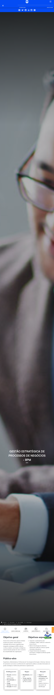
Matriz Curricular (15, 631)
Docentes (25, 631)
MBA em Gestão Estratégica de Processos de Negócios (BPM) (18, 624)
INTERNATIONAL (22, 7)
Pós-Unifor (12, 622)
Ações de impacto (36, 631)
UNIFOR (4, 622)
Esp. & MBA (20, 622)
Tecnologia (29, 622)
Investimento (46, 631)
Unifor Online (50, 7)
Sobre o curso (5, 631)
